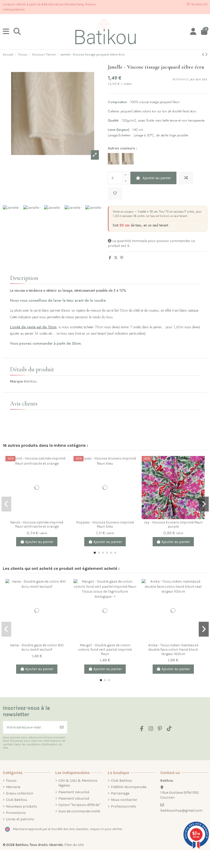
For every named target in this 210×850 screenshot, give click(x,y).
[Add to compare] (186, 178)
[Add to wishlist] (115, 193)
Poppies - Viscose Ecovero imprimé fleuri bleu (105, 524)
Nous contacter (124, 800)
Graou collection (19, 793)
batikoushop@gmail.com (181, 810)
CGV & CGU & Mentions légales (78, 783)
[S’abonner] (61, 727)
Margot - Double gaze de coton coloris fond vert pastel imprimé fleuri (105, 649)
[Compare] (64, 463)
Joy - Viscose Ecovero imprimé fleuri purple (173, 524)
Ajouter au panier (157, 178)
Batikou (30, 381)
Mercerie (13, 787)
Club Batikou (16, 800)
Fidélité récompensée (128, 787)
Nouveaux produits (21, 806)
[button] (95, 553)
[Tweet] (116, 258)
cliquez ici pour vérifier (106, 829)
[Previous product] (203, 54)
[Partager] (110, 258)
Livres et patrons (20, 819)
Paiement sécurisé (73, 792)
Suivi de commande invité (79, 811)
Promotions (16, 813)
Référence (181, 79)
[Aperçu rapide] (64, 481)
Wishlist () (198, 4)
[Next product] (206, 54)
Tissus (11, 780)
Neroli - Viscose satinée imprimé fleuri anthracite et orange (36, 524)
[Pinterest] (121, 258)
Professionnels (123, 806)
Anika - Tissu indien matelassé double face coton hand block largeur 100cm (173, 649)
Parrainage (120, 793)
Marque (16, 381)
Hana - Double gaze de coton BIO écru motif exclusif (37, 647)
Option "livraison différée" (79, 805)
